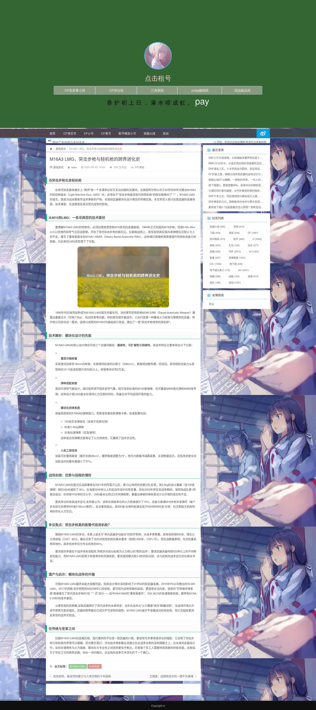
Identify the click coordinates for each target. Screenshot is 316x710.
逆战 (166, 133)
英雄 (253, 276)
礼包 (234, 245)
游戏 (234, 232)
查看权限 (261, 142)
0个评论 (139, 167)
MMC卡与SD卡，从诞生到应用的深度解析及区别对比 (238, 163)
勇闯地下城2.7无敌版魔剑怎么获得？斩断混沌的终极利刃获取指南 (246, 207)
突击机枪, (94, 666)
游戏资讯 (61, 148)
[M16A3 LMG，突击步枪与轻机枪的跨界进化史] (123, 276)
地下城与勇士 (220, 270)
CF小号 (89, 133)
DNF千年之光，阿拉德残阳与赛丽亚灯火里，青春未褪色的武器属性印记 (249, 196)
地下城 (236, 263)
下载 (215, 232)
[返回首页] (51, 148)
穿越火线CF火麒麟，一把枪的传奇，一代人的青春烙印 (239, 179)
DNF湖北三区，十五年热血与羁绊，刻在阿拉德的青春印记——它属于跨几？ (252, 168)
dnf (243, 270)
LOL (215, 263)
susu (74, 167)
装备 (215, 257)
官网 (239, 226)
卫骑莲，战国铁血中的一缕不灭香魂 (171, 676)
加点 (253, 245)
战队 (215, 282)
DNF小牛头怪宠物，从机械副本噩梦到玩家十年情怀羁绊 (240, 157)
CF (253, 232)
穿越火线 (149, 133)
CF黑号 (106, 133)
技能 (234, 276)
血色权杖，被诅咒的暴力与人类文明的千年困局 (82, 676)
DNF (235, 251)
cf (257, 239)
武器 (215, 251)
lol (254, 251)
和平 (239, 239)
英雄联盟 (237, 257)
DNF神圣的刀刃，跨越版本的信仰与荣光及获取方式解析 (240, 201)
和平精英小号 (127, 133)
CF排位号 (69, 133)
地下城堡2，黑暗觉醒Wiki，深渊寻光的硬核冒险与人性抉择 (242, 185)
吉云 (211, 304)
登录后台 (251, 142)
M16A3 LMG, (78, 666)
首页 (52, 133)
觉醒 (215, 276)
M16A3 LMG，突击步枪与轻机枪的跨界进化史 (95, 159)
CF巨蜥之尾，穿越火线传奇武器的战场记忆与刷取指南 (239, 174)
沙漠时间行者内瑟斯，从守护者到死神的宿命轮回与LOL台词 (242, 190)
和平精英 (217, 239)
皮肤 (215, 245)
